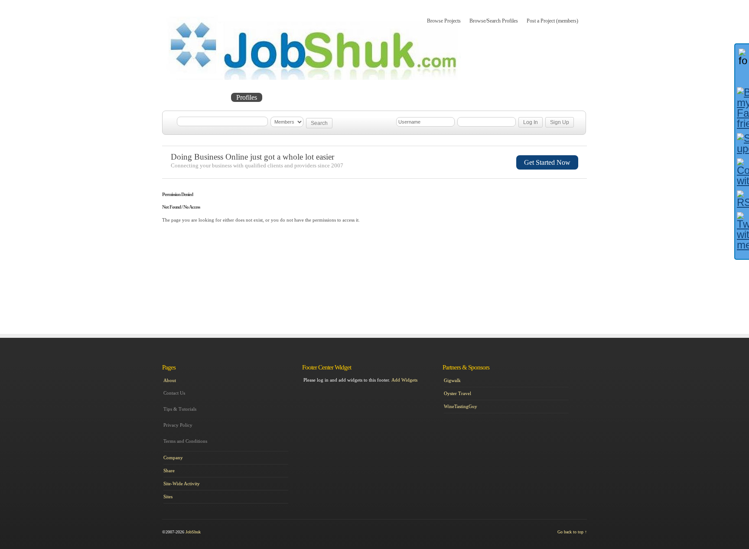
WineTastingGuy (460, 406)
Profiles (246, 97)
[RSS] (742, 199)
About (339, 97)
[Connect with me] (742, 172)
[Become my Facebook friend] (742, 108)
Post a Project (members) (552, 21)
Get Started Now (547, 162)
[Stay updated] (742, 143)
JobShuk (193, 531)
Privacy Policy (177, 425)
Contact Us (174, 392)
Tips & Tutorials (179, 409)
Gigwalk (452, 380)
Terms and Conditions (185, 441)
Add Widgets (404, 379)
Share (169, 470)
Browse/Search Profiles (493, 21)
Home (180, 97)
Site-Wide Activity (181, 483)
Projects (212, 97)
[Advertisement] (546, 235)
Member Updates (293, 97)
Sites (168, 496)
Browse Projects (444, 21)
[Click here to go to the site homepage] (313, 78)
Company (173, 457)
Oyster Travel (457, 393)
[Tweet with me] (742, 231)
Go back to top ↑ (572, 531)
